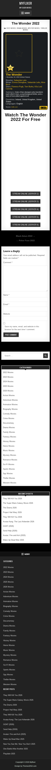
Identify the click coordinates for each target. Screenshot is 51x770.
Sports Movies (9, 469)
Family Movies (9, 432)
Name (6, 295)
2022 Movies (11, 28)
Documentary (8, 423)
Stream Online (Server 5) (25, 217)
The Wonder (14, 74)
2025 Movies (8, 386)
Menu (27, 13)
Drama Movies (22, 28)
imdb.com (14, 107)
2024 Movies (8, 381)
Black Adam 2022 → (25, 236)
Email (6, 304)
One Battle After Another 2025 (15, 749)
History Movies (9, 441)
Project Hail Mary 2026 (12, 512)
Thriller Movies (9, 478)
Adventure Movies (10, 400)
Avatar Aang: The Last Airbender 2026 (18, 522)
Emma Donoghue (19, 82)
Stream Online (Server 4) (25, 209)
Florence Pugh (17, 87)
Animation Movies (10, 404)
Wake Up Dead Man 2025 (13, 540)
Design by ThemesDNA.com (25, 766)
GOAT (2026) (8, 526)
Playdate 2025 (9, 754)
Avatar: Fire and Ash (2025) (14, 535)
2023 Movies (8, 377)
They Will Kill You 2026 (12, 499)
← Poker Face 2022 (25, 241)
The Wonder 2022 (25, 23)
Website (6, 314)
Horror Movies (8, 446)
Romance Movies (10, 460)
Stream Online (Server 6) (25, 225)
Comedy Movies (9, 414)
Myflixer (25, 3)
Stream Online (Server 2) (25, 194)
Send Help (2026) (10, 531)
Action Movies (9, 395)
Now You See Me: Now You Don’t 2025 (19, 744)
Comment (7, 262)
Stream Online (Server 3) (25, 201)
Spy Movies (8, 473)
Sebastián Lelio (20, 80)
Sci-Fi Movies (8, 464)
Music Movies (8, 450)
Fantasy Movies (9, 437)
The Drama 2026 (10, 508)
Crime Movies (8, 418)
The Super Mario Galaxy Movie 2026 (18, 503)
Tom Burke (29, 87)
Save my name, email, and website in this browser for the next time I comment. (22, 328)
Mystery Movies (34, 28)
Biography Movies (10, 409)
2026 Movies (8, 391)
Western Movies (9, 483)
